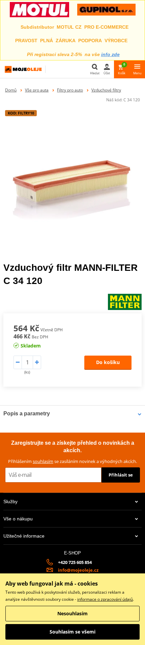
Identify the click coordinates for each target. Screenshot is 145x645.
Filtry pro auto (70, 90)
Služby (10, 501)
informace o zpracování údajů (105, 599)
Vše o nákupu (18, 518)
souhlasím (43, 461)
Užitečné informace (24, 536)
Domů (11, 90)
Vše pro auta (37, 90)
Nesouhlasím (72, 613)
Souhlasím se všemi (72, 631)
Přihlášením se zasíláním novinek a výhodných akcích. (72, 461)
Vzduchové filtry (106, 90)
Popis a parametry (26, 413)
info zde (110, 54)
